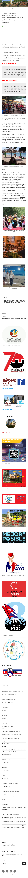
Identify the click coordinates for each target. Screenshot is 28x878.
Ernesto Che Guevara (15, 200)
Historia (4, 746)
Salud (3, 775)
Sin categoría (5, 778)
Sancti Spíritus (20, 300)
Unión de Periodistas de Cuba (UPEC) (10, 797)
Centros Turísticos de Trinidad (9, 694)
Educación (4, 723)
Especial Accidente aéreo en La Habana (11, 731)
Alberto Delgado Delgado (18, 176)
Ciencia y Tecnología (6, 697)
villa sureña (19, 193)
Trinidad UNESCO (6, 789)
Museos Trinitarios (6, 754)
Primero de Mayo (6, 770)
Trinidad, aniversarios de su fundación (10, 791)
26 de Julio (4, 689)
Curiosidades (5, 707)
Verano (6, 297)
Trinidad (16, 57)
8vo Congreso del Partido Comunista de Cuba (12, 691)
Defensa (4, 713)
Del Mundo (4, 715)
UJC (20, 142)
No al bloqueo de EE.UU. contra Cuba (10, 757)
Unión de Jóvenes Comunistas (17, 301)
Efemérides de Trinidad (7, 726)
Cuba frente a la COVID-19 (8, 702)
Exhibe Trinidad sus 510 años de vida (10, 814)
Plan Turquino (5, 765)
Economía (4, 721)
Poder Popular (5, 767)
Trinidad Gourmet (6, 786)
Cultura (3, 705)
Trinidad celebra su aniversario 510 (10, 812)
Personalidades (5, 762)
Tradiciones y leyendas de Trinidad (10, 783)
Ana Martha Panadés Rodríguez (11, 52)
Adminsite (13, 13)
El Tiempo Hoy (5, 729)
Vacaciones (7, 302)
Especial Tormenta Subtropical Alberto (11, 738)
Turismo (4, 794)
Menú (14, 8)
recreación (12, 300)
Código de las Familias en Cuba (9, 699)
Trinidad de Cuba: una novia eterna (13, 88)
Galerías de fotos (6, 743)
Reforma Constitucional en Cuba (9, 773)
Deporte (4, 718)
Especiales (4, 741)
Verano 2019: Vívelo (16, 302)
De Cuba (4, 710)
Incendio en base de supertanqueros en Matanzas (13, 749)
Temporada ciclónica (6, 781)
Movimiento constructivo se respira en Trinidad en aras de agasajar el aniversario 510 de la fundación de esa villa (13, 827)
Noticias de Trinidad (6, 759)
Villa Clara (22, 197)
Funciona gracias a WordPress (8, 874)
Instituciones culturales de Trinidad (10, 751)
